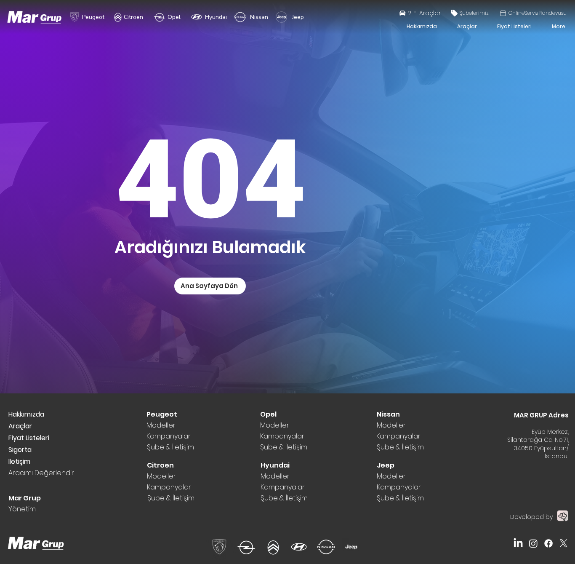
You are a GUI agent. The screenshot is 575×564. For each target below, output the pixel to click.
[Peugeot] (74, 16)
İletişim (19, 461)
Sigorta (20, 449)
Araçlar (20, 426)
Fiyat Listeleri (28, 438)
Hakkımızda (26, 414)
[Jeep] (281, 17)
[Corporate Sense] (562, 515)
